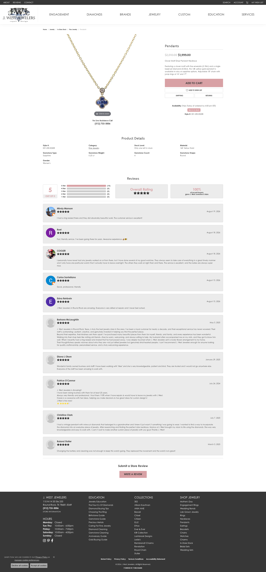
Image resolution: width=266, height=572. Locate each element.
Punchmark (137, 568)
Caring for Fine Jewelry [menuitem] (100, 526)
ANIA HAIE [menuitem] (139, 508)
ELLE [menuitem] (136, 522)
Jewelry (155, 14)
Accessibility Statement (155, 559)
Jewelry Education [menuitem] (97, 501)
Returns (209, 96)
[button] (226, 2)
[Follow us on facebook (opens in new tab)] (52, 540)
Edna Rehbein (64, 298)
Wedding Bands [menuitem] (187, 508)
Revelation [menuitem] (139, 546)
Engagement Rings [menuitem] (189, 505)
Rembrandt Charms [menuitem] (144, 543)
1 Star (63, 197)
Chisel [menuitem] (137, 515)
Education (216, 14)
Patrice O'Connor (66, 380)
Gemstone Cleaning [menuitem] (98, 532)
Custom (184, 14)
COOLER (61, 250)
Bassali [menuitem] (137, 512)
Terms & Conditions (135, 559)
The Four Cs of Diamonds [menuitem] (101, 505)
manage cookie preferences (27, 560)
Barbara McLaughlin (68, 319)
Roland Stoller (64, 441)
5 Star (63, 186)
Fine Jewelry (73, 29)
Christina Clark (65, 415)
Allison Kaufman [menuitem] (142, 505)
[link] (6, 2)
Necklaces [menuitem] (185, 519)
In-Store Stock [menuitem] (186, 543)
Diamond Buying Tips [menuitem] (99, 508)
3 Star (63, 191)
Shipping (179, 96)
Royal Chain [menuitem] (140, 550)
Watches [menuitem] (184, 536)
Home (45, 29)
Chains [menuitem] (183, 532)
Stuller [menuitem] (137, 553)
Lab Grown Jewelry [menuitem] (189, 512)
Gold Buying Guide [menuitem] (98, 539)
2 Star (63, 194)
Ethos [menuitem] (137, 526)
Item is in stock (194, 110)
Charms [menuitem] (184, 539)
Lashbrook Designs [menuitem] (143, 536)
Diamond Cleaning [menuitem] (98, 529)
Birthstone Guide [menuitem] (97, 515)
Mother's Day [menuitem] (186, 501)
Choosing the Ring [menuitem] (98, 512)
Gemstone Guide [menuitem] (97, 519)
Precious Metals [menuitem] (96, 522)
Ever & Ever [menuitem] (139, 529)
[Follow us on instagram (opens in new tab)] (44, 540)
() (108, 186)
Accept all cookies (39, 565)
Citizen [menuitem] (137, 519)
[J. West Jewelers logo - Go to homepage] (19, 14)
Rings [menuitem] (182, 515)
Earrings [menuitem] (184, 526)
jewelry (52, 29)
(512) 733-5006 (102, 123)
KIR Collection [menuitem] (141, 532)
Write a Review (133, 474)
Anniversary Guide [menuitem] (98, 536)
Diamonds (94, 14)
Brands (125, 14)
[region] (102, 75)
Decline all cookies (20, 565)
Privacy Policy (120, 559)
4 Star (63, 188)
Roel (59, 229)
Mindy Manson (65, 208)
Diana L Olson (64, 356)
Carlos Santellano (66, 277)
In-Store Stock (61, 29)
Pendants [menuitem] (184, 522)
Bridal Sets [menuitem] (185, 546)
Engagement (59, 14)
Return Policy (106, 559)
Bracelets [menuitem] (184, 529)
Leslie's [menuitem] (137, 539)
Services (248, 14)
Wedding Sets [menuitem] (186, 550)
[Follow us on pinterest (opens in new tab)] (48, 540)
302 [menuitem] (136, 501)
